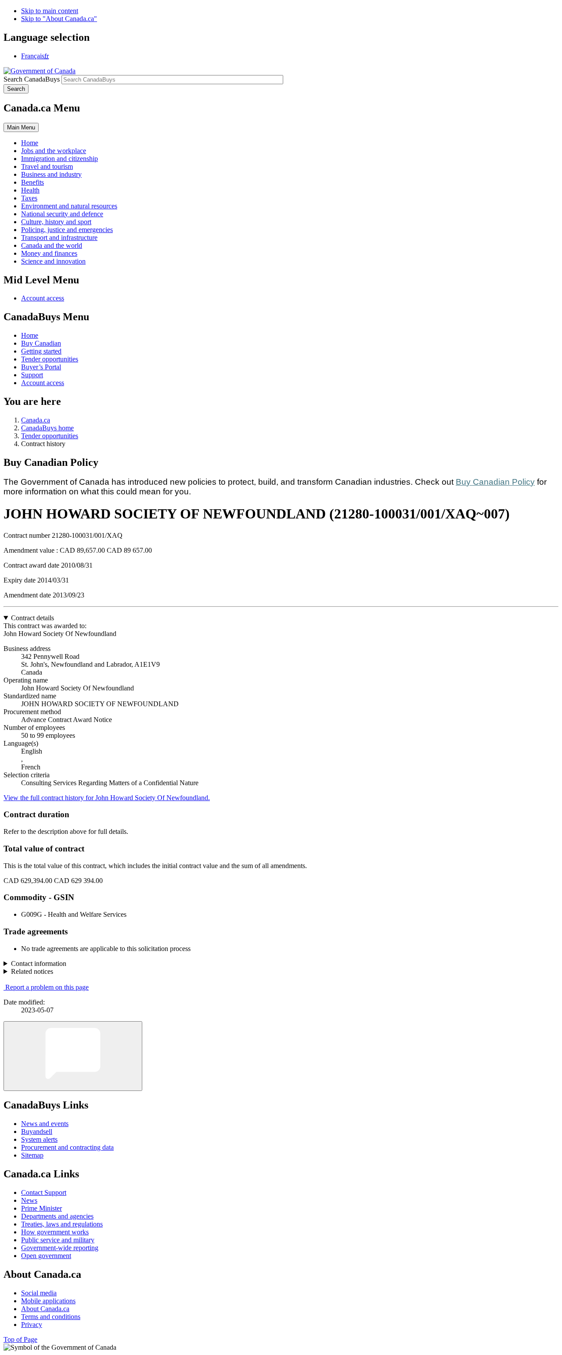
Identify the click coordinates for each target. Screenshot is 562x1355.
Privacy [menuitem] (31, 1324)
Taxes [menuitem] (29, 198)
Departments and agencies (57, 1216)
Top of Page (20, 1339)
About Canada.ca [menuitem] (45, 1308)
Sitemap (32, 1155)
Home (29, 335)
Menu (21, 127)
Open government (46, 1255)
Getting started (41, 351)
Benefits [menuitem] (32, 182)
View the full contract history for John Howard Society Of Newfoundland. (107, 797)
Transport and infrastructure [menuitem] (59, 237)
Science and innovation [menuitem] (53, 261)
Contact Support (43, 1192)
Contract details (32, 618)
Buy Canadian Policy (495, 481)
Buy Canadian (41, 343)
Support (32, 375)
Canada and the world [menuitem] (51, 245)
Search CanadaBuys (32, 79)
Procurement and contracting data (67, 1147)
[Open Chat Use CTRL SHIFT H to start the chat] (73, 1056)
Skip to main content (49, 10)
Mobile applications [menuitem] (48, 1301)
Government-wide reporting (59, 1247)
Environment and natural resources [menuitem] (69, 206)
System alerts (39, 1139)
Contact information (38, 963)
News (29, 1200)
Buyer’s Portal (41, 367)
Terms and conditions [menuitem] (50, 1316)
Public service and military (57, 1240)
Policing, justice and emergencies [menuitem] (67, 229)
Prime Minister (41, 1208)
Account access (42, 298)
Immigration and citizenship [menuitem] (59, 158)
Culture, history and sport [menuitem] (56, 221)
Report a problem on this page (47, 987)
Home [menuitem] (29, 143)
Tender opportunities (49, 359)
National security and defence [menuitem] (62, 214)
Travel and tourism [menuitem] (47, 166)
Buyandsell (36, 1131)
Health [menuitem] (30, 190)
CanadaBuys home (47, 428)
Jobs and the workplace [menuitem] (53, 150)
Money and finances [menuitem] (49, 253)
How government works (55, 1232)
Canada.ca (35, 420)
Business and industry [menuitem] (51, 174)
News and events (44, 1123)
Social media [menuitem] (39, 1293)
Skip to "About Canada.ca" (59, 18)
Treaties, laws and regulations (62, 1224)
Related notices (32, 971)
